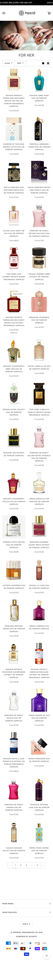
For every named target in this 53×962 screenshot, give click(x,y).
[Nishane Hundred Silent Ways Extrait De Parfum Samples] (39, 526)
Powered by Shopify (26, 936)
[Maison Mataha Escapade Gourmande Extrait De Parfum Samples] (13, 654)
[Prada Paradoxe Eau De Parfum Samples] (39, 743)
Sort (19, 63)
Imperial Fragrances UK (25, 932)
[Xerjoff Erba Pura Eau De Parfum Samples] (39, 80)
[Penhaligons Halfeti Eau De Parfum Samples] (13, 394)
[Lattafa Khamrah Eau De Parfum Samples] (13, 570)
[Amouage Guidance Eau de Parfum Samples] (39, 302)
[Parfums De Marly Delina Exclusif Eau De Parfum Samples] (39, 215)
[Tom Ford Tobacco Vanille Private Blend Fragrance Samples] (39, 394)
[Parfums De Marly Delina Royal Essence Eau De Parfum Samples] (39, 437)
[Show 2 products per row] (48, 63)
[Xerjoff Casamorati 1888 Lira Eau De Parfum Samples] (13, 350)
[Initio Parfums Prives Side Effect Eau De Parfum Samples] (39, 172)
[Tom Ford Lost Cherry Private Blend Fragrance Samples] (13, 258)
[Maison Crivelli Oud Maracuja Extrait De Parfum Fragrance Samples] (13, 743)
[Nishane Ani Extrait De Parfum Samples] (13, 437)
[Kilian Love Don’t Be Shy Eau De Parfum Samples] (13, 215)
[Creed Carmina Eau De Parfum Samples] (39, 610)
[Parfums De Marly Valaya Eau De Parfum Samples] (13, 700)
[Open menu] (6, 13)
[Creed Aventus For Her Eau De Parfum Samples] (39, 483)
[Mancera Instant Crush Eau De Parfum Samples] (13, 610)
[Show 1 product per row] (43, 63)
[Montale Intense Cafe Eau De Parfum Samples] (39, 789)
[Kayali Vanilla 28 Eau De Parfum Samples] (39, 350)
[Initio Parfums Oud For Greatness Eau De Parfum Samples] (13, 172)
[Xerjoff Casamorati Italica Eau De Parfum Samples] (13, 483)
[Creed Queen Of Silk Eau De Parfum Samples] (39, 700)
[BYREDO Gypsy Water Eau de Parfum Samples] (13, 526)
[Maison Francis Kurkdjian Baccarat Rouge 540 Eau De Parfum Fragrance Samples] (13, 80)
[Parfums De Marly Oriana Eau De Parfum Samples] (13, 789)
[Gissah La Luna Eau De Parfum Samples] (39, 570)
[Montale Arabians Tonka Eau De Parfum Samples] (39, 128)
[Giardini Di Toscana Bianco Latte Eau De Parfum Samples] (13, 128)
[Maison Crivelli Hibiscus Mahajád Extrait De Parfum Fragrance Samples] (39, 654)
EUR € (25, 924)
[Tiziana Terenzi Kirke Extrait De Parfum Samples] (39, 258)
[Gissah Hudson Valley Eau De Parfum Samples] (13, 832)
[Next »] (43, 865)
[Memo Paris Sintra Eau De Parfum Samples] (39, 832)
